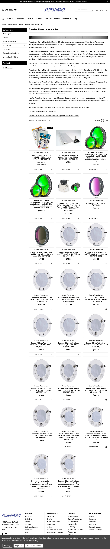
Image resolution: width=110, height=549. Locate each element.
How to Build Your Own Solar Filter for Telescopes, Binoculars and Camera (54, 116)
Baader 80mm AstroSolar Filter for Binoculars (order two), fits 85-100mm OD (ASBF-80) (68, 436)
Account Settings (95, 530)
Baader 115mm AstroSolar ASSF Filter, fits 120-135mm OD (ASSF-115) (96, 390)
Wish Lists (92, 524)
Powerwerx (72, 532)
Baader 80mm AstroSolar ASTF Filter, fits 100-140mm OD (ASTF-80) (68, 254)
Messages (92, 519)
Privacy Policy (33, 541)
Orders (91, 516)
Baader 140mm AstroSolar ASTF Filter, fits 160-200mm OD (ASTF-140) (96, 299)
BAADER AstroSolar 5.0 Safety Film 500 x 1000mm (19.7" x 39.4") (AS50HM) (68, 157)
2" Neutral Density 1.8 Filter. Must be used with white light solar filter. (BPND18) (41, 254)
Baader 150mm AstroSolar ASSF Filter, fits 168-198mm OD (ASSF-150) (41, 390)
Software (6, 49)
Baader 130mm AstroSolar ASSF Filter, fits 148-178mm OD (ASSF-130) (69, 390)
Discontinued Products (11, 53)
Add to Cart (38, 169)
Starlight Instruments (75, 529)
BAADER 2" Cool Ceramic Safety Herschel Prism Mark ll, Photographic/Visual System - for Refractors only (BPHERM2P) (68, 207)
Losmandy (71, 527)
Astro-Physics (73, 516)
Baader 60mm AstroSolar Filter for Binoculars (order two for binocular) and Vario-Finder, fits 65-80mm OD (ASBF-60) (41, 484)
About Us (10, 19)
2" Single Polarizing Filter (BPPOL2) (96, 204)
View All (70, 535)
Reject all (18, 545)
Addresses (92, 522)
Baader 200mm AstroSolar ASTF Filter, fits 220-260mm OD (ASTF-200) (96, 254)
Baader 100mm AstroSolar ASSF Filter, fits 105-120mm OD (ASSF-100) (41, 435)
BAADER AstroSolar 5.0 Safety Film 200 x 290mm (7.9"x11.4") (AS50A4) (41, 157)
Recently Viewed (95, 527)
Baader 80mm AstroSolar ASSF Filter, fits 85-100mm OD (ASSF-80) (96, 345)
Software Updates (52, 19)
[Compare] (101, 10)
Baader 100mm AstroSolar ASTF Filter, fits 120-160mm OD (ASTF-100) (69, 345)
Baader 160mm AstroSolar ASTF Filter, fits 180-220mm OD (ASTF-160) (68, 299)
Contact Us (66, 19)
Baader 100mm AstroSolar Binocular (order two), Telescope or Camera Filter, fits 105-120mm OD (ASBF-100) (68, 484)
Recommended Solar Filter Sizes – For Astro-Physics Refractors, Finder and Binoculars (59, 107)
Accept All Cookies (34, 545)
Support (39, 19)
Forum (31, 19)
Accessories (7, 45)
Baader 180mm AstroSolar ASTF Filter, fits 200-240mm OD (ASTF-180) (41, 299)
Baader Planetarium (75, 519)
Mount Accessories (9, 42)
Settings (7, 545)
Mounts (5, 38)
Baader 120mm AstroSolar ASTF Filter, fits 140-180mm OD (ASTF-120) (41, 345)
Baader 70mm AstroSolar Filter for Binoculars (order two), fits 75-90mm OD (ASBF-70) (96, 436)
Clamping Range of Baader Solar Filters (42, 111)
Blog (75, 19)
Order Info (20, 19)
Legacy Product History (11, 57)
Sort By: (31, 120)
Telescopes (7, 34)
